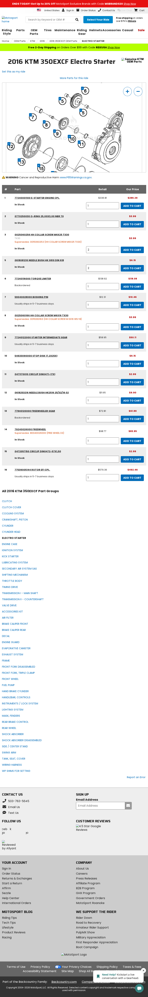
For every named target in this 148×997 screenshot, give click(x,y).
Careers (82, 874)
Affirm (6, 888)
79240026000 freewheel (30, 429)
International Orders (16, 903)
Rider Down (84, 918)
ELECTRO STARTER (93, 41)
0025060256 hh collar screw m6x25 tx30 (42, 234)
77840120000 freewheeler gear (35, 411)
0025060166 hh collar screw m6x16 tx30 (41, 315)
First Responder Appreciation (97, 942)
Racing (7, 937)
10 (69, 136)
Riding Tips (9, 918)
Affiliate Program (88, 883)
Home (5, 41)
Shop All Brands (90, 971)
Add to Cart (132, 206)
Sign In (6, 868)
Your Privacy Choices (77, 967)
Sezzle (6, 893)
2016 (42, 41)
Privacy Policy (40, 967)
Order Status (11, 874)
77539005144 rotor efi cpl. (32, 469)
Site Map (68, 971)
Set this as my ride (13, 71)
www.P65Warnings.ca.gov (76, 177)
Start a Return (12, 883)
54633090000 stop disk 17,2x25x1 (36, 355)
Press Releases (86, 878)
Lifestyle (8, 927)
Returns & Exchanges (17, 878)
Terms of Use (16, 967)
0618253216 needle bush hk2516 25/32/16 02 (42, 392)
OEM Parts (20, 41)
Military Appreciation (91, 937)
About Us (82, 868)
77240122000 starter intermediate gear (41, 337)
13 (19, 160)
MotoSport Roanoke (90, 903)
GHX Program (85, 893)
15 (38, 165)
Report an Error (136, 777)
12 (8, 144)
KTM (32, 41)
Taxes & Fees (132, 967)
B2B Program (85, 888)
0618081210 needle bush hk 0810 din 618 (39, 260)
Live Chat (126, 10)
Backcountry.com (64, 982)
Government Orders (90, 898)
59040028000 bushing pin (31, 297)
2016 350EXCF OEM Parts (63, 41)
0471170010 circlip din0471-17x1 (35, 374)
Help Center (10, 898)
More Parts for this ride (74, 78)
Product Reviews (13, 932)
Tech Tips (9, 923)
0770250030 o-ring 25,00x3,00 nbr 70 (39, 216)
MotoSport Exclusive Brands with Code (74, 4)
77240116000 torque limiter (33, 278)
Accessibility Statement (39, 971)
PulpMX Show (85, 932)
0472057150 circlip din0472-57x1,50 (38, 451)
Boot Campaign (87, 947)
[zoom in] (127, 91)
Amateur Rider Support (92, 927)
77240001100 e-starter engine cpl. (37, 197)
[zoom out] (138, 91)
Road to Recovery (88, 923)
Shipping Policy (107, 967)
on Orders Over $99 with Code (74, 47)
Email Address (87, 800)
